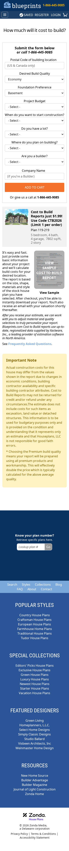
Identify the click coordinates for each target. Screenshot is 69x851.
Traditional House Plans (34, 633)
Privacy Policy (19, 834)
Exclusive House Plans (34, 670)
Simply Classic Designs (34, 734)
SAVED (28, 15)
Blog (58, 584)
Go (48, 547)
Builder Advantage (34, 780)
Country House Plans (34, 615)
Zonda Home (34, 794)
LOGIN (56, 15)
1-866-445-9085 (54, 5)
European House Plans (34, 624)
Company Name (33, 170)
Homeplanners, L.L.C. (34, 725)
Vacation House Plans (34, 693)
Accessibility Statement (34, 837)
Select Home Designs (34, 730)
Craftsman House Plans (34, 620)
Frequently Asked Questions (29, 344)
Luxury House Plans (34, 679)
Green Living (34, 720)
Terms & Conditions (43, 834)
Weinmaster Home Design (35, 748)
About (31, 589)
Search (12, 584)
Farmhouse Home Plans (34, 629)
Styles (26, 584)
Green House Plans (34, 675)
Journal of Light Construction (35, 789)
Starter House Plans (34, 688)
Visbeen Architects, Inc (34, 743)
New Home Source (34, 775)
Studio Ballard (34, 739)
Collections (43, 584)
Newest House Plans (34, 684)
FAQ (20, 589)
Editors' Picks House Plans (35, 665)
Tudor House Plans (34, 638)
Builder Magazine (34, 785)
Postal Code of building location (33, 60)
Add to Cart (34, 187)
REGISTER (42, 15)
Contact (46, 589)
